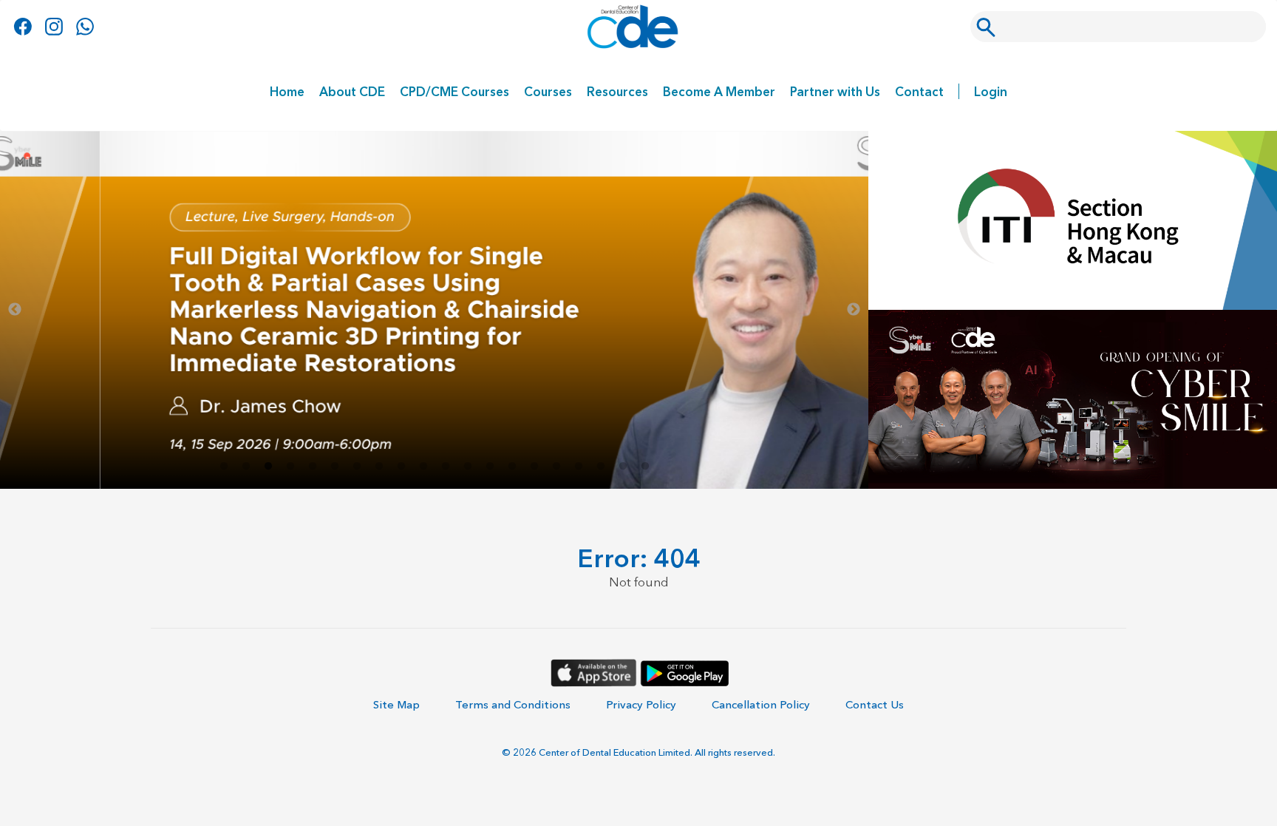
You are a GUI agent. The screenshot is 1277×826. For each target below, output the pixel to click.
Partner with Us (835, 91)
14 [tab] (512, 466)
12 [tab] (467, 466)
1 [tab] (224, 466)
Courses (548, 91)
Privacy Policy (641, 704)
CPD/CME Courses (454, 91)
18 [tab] (600, 466)
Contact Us (874, 704)
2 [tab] (246, 466)
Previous (14, 309)
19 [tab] (623, 466)
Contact (919, 91)
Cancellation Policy (761, 704)
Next (853, 309)
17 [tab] (578, 466)
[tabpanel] (434, 310)
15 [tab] (534, 466)
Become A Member (719, 91)
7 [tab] (357, 466)
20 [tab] (645, 466)
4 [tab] (290, 466)
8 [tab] (379, 466)
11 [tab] (445, 466)
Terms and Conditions (513, 704)
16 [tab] (556, 466)
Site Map (396, 704)
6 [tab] (334, 466)
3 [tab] (268, 466)
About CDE (352, 91)
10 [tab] (423, 466)
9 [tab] (401, 466)
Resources (617, 91)
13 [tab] (490, 466)
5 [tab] (312, 466)
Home (287, 91)
